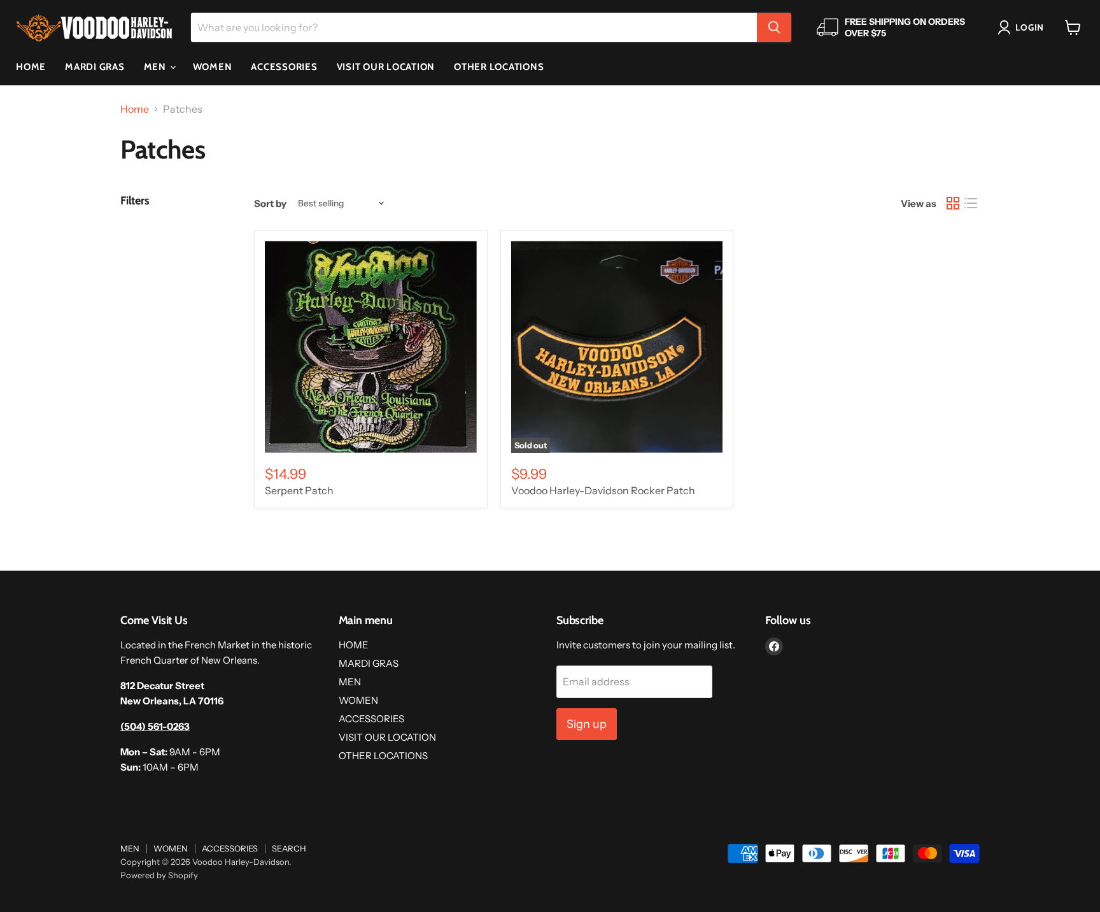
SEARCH (289, 848)
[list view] (971, 203)
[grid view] (953, 203)
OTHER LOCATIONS (499, 67)
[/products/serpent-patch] (371, 347)
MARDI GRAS (95, 67)
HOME (31, 67)
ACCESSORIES (284, 67)
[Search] (774, 27)
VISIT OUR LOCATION (386, 67)
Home (134, 109)
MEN (156, 67)
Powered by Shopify (159, 875)
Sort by (270, 203)
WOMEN (212, 67)
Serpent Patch (299, 490)
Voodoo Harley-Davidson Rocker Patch (603, 490)
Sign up (587, 724)
